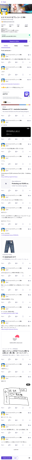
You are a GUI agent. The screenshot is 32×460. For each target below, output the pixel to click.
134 (10, 26)
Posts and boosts (5, 50)
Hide (28, 128)
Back (4, 2)
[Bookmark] (23, 62)
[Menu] (29, 41)
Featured (26, 45)
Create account (7, 458)
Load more (16, 449)
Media (16, 45)
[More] (30, 62)
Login (15, 458)
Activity (6, 45)
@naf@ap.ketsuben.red (6, 19)
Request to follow (14, 41)
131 (2, 26)
